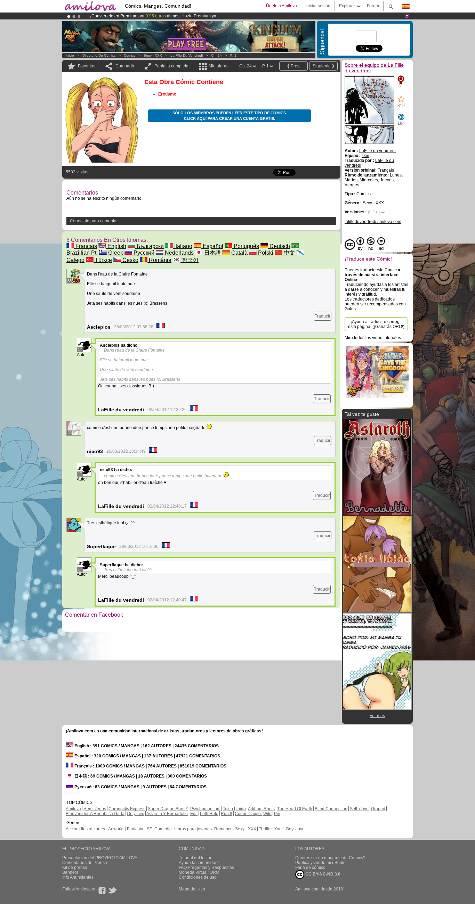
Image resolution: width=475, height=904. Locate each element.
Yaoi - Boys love (289, 829)
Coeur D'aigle (248, 813)
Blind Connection (331, 808)
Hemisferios (94, 808)
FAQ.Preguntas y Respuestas (206, 867)
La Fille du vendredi (186, 55)
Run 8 (226, 813)
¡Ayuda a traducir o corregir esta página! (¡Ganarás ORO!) (376, 324)
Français (85, 246)
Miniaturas (218, 66)
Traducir (322, 316)
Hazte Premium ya (199, 16)
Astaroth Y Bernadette (167, 813)
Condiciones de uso (198, 877)
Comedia (163, 829)
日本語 (212, 253)
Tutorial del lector (195, 857)
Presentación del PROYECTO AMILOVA (99, 857)
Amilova (73, 808)
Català (239, 253)
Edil (194, 813)
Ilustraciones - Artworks (102, 829)
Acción (72, 829)
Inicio (70, 55)
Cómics (130, 55)
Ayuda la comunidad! (199, 862)
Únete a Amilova (281, 5)
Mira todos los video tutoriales (373, 337)
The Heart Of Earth (294, 808)
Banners (70, 872)
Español (212, 246)
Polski (265, 253)
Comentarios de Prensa (84, 862)
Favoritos (86, 66)
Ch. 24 (216, 55)
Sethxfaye (359, 808)
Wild (267, 813)
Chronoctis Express (126, 808)
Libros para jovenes (193, 829)
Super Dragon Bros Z (168, 808)
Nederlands (178, 253)
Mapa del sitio (192, 889)
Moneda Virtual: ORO (199, 872)
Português (245, 246)
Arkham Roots (261, 808)
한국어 (189, 260)
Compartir (124, 66)
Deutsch (279, 246)
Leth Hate (209, 813)
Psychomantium (205, 808)
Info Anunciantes (78, 877)
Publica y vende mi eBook (319, 862)
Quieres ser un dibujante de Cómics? (330, 857)
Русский (143, 253)
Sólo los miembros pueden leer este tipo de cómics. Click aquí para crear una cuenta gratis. (229, 116)
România (159, 260)
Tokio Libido (234, 808)
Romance (223, 829)
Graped (378, 808)
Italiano (182, 246)
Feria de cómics (310, 867)
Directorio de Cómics (98, 55)
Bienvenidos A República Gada (95, 813)
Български (149, 246)
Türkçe (103, 260)
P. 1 (233, 55)
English (116, 246)
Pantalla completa (171, 66)
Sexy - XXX (153, 55)
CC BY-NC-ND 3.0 (322, 874)
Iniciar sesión (317, 5)
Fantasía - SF (139, 829)
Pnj (277, 813)
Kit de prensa (74, 867)
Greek (115, 253)
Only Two (135, 813)
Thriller (265, 829)
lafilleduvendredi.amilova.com (373, 221)
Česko (129, 260)
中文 (288, 253)
